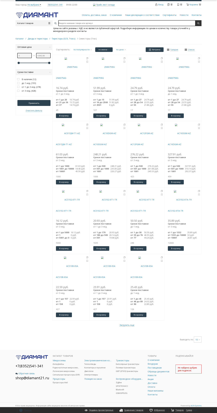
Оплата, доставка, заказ (94, 15)
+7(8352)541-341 (29, 365)
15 (196, 339)
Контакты (197, 15)
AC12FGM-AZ (136, 144)
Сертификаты (169, 15)
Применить (34, 103)
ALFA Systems (196, 405)
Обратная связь (26, 373)
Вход (160, 4)
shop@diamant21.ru (32, 377)
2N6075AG (61, 78)
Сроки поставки (25, 72)
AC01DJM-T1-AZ (64, 144)
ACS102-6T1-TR (63, 210)
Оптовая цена (24, 47)
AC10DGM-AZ (100, 144)
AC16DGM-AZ (174, 144)
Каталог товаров (25, 23)
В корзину (64, 115)
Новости (184, 15)
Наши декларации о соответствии (142, 15)
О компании (116, 15)
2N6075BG (98, 78)
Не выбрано (33, 4)
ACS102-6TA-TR (175, 210)
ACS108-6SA (62, 277)
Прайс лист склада (105, 4)
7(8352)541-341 (55, 4)
